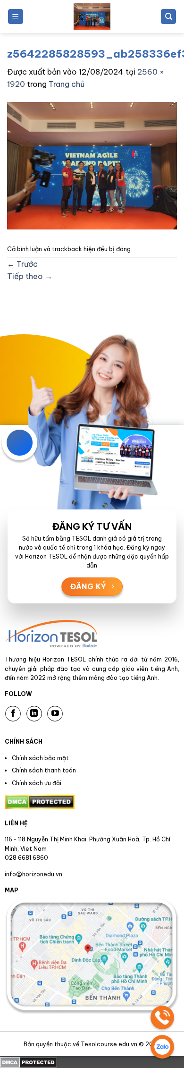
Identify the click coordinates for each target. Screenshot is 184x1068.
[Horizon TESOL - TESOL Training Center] (92, 16)
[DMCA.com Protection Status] (28, 1062)
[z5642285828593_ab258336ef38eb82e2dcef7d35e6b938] (92, 165)
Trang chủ (66, 84)
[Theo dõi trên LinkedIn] (34, 713)
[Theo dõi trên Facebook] (13, 713)
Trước (22, 264)
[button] (15, 17)
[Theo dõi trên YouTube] (55, 713)
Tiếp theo (29, 276)
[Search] (168, 17)
